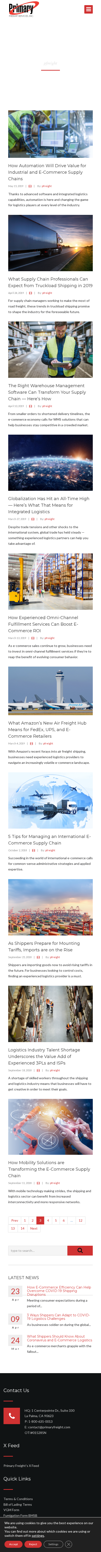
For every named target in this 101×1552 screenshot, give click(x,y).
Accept (13, 1544)
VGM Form (11, 1510)
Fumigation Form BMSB (20, 1515)
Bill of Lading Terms (18, 1504)
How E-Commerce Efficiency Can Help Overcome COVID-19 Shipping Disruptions (59, 1291)
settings (38, 1536)
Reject (33, 1544)
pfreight (47, 186)
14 (22, 1228)
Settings (53, 1544)
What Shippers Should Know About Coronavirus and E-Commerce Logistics (59, 1338)
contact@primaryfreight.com (49, 1427)
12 (80, 1220)
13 (13, 1228)
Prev (14, 1220)
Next (34, 1228)
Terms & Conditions (18, 1499)
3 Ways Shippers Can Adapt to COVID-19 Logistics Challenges (58, 1317)
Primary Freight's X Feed (21, 1466)
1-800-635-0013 (40, 1421)
